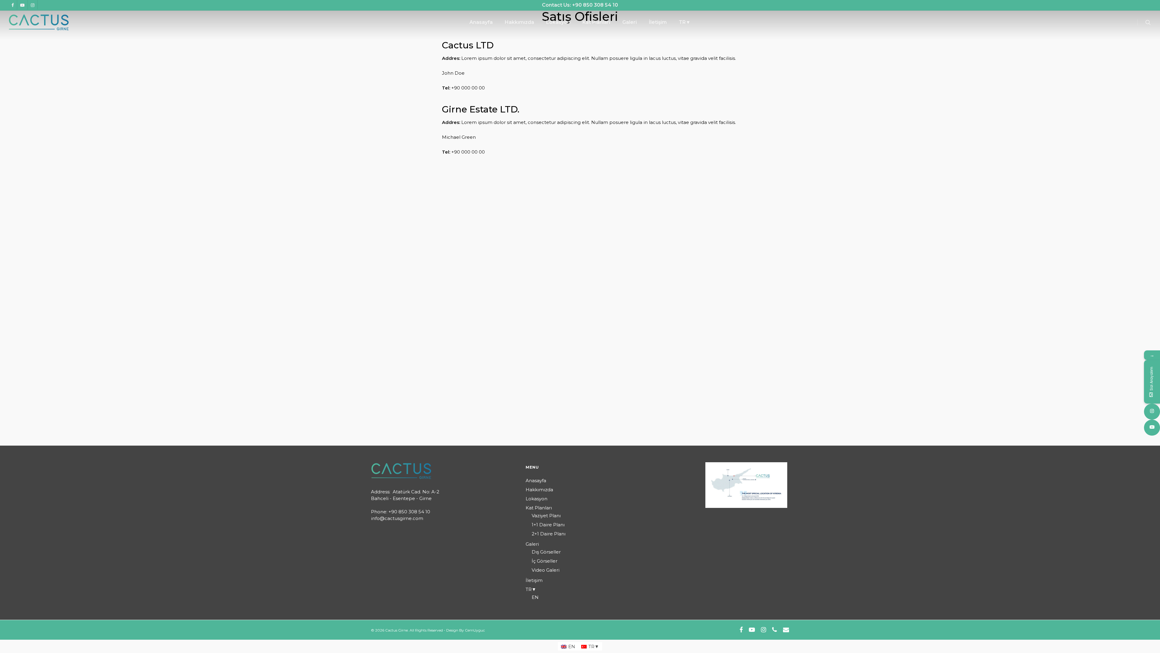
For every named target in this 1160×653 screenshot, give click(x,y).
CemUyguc (475, 630)
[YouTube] (1152, 428)
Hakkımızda (539, 489)
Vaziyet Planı (546, 515)
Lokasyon (536, 499)
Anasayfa (536, 480)
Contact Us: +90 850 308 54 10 (580, 5)
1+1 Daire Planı (548, 525)
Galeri (532, 544)
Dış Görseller (546, 552)
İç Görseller (544, 561)
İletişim (534, 580)
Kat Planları (539, 508)
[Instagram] (1152, 412)
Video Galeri (545, 570)
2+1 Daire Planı (549, 534)
